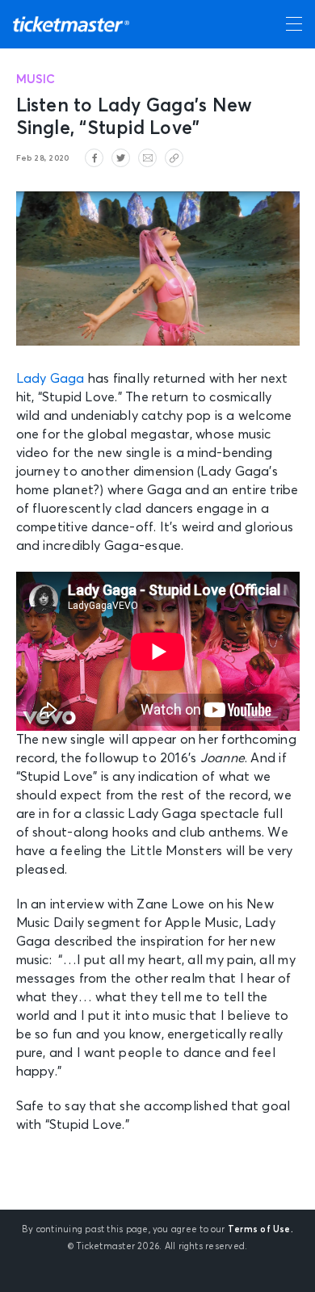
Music (36, 79)
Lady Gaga (50, 378)
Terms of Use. (260, 1229)
